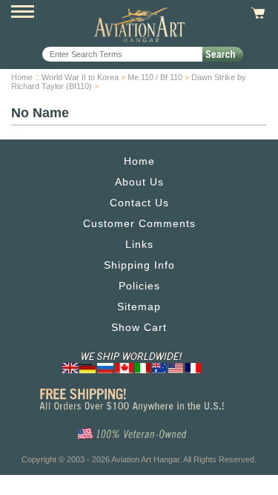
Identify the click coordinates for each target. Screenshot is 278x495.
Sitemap (139, 306)
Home (22, 77)
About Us (139, 182)
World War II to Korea (80, 77)
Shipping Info (139, 265)
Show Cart (139, 327)
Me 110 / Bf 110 (155, 77)
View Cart (256, 13)
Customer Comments (139, 223)
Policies (139, 286)
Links (139, 244)
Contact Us (139, 203)
